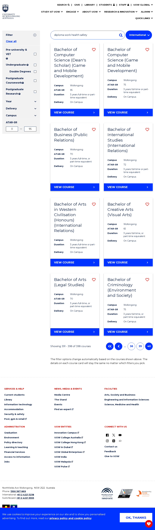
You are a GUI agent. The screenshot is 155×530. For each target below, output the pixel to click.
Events (58, 404)
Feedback (110, 451)
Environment (11, 437)
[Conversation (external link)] (120, 440)
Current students (14, 395)
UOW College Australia (67, 437)
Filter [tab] (9, 35)
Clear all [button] (11, 41)
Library (90, 4)
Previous (118, 346)
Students (105, 4)
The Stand (60, 399)
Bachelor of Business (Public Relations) (71, 134)
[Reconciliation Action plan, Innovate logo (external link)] (107, 493)
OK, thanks (136, 517)
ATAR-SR (11, 122)
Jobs (7, 462)
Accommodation (13, 409)
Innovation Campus (65, 433)
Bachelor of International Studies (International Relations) (121, 140)
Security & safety (14, 414)
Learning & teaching (16, 447)
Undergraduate (16, 64)
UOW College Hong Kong (68, 442)
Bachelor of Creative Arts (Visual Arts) (120, 209)
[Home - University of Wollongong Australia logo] (11, 11)
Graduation (10, 433)
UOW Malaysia (62, 462)
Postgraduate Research (12, 91)
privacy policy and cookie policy (70, 518)
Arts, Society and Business (119, 395)
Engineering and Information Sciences (126, 399)
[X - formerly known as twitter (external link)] (114, 435)
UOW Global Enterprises (68, 452)
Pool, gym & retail (14, 419)
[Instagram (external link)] (107, 440)
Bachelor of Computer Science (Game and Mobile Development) (122, 60)
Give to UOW (111, 456)
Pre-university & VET (16, 52)
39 (140, 346)
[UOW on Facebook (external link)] (107, 435)
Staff (122, 4)
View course (64, 112)
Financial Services (14, 452)
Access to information (17, 457)
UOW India (60, 457)
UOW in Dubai (62, 447)
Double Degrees (20, 71)
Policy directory (13, 442)
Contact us (110, 446)
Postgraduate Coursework (13, 80)
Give (77, 4)
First (110, 346)
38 (131, 346)
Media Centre (62, 395)
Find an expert (62, 409)
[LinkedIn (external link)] (114, 440)
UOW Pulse (60, 466)
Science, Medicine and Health (121, 404)
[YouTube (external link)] (120, 435)
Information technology (18, 404)
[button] (94, 49)
